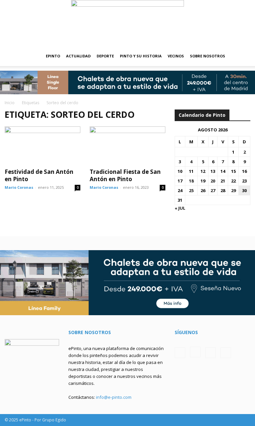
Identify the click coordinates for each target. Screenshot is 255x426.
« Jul (180, 208)
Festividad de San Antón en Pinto (39, 175)
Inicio (10, 103)
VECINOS (176, 55)
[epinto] (127, 23)
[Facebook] (180, 352)
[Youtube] (225, 352)
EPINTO (53, 55)
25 (191, 190)
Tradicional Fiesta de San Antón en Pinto (125, 175)
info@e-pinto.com (113, 397)
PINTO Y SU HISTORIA (141, 55)
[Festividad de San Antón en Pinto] (42, 145)
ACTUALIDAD (78, 55)
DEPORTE (105, 55)
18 (191, 181)
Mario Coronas (19, 187)
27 (213, 190)
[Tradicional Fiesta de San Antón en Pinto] (127, 145)
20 (213, 181)
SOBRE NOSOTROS (207, 55)
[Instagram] (195, 352)
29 (233, 190)
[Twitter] (210, 352)
